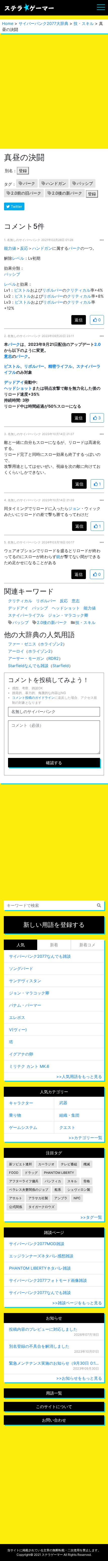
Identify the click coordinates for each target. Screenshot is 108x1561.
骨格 (86, 1181)
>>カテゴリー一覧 (85, 1137)
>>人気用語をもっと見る (79, 1076)
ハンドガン (56, 183)
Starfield (60, 665)
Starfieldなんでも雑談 (28, 665)
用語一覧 (54, 1393)
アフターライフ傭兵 (23, 1181)
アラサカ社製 (38, 1198)
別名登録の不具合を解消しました (39, 1346)
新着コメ (87, 944)
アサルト (15, 1198)
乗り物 (15, 1115)
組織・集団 (69, 1115)
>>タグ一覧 (91, 1217)
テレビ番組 (69, 1164)
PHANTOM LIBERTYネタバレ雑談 (40, 1268)
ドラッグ (31, 1173)
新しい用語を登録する (54, 924)
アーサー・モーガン (26, 658)
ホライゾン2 (51, 643)
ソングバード (21, 968)
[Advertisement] (54, 91)
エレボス (17, 1017)
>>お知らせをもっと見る (79, 1378)
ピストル (22, 290)
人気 (21, 944)
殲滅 (86, 1164)
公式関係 (15, 1207)
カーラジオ (46, 1164)
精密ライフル (60, 366)
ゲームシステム (23, 1127)
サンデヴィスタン (25, 980)
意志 (8, 356)
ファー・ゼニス (22, 643)
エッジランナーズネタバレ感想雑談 (41, 1255)
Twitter (16, 206)
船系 (58, 1190)
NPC (77, 1198)
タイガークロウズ (41, 1207)
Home (7, 23)
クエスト (67, 1127)
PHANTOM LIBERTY (59, 1173)
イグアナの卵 (21, 1054)
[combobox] (54, 905)
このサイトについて (54, 1406)
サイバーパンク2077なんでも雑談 (40, 956)
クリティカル (78, 290)
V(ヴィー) (18, 1029)
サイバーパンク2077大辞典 (43, 23)
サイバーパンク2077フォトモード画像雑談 (48, 1280)
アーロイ (16, 651)
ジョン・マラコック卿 (68, 615)
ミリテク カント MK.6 (29, 1066)
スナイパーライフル (26, 615)
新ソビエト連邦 (20, 1164)
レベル (18, 258)
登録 (23, 170)
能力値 (10, 248)
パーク (29, 183)
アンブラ (60, 1198)
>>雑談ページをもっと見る (77, 1302)
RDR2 (53, 658)
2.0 (97, 344)
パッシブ (85, 183)
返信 (79, 319)
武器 (63, 1102)
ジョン (74, 508)
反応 (24, 248)
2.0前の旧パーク (26, 193)
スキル (72, 1181)
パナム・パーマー (25, 1005)
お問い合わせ (54, 1420)
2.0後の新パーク (67, 193)
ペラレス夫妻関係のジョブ (28, 1190)
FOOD (13, 1173)
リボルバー (52, 290)
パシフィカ (53, 1181)
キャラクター (21, 1102)
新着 (54, 944)
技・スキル (84, 23)
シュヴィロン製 (78, 1190)
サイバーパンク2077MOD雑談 (36, 1243)
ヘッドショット (18, 388)
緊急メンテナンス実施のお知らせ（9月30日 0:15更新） (54, 1363)
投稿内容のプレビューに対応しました (43, 1329)
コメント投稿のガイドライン (33, 698)
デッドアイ (14, 382)
